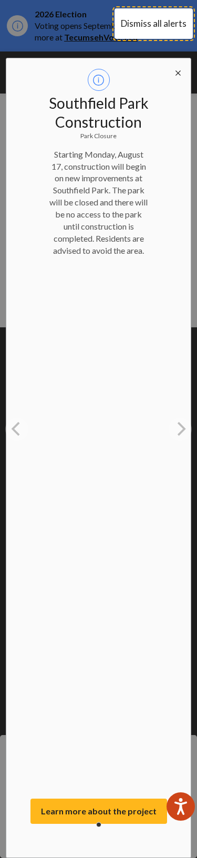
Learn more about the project (99, 811)
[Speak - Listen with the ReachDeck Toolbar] (181, 806)
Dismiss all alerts (153, 23)
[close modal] (178, 71)
